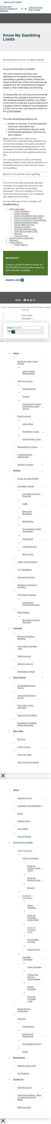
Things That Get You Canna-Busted (30, 220)
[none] (47, 18)
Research (14, 240)
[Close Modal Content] (1, 340)
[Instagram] (34, 300)
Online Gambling (21, 211)
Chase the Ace (20, 236)
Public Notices (16, 243)
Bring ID (18, 234)
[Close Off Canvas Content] (3, 776)
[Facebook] (24, 300)
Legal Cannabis (21, 214)
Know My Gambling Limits (25, 222)
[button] (22, 8)
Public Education (17, 209)
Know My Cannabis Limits (25, 231)
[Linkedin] (31, 300)
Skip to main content (13, 2)
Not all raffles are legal (24, 225)
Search (10, 328)
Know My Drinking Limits (25, 229)
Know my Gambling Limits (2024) (29, 216)
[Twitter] (28, 300)
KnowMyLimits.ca (11, 204)
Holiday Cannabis (22, 227)
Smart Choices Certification (22, 238)
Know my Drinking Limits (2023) (28, 218)
